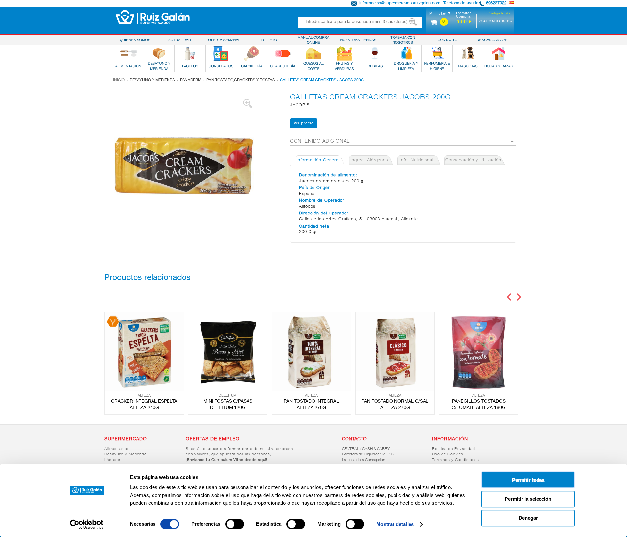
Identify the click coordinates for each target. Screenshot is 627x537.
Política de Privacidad (453, 449)
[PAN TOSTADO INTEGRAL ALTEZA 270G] (311, 351)
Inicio (119, 80)
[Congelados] (221, 53)
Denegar (528, 518)
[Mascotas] (468, 53)
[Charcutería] (282, 53)
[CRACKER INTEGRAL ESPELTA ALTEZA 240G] (144, 351)
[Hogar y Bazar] (498, 53)
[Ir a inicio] (153, 17)
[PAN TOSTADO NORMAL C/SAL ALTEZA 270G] (395, 351)
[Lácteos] (190, 53)
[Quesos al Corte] (313, 53)
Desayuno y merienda (152, 80)
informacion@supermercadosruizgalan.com (399, 3)
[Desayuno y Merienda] (159, 53)
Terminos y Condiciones (455, 460)
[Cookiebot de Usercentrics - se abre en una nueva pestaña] (86, 524)
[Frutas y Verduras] (344, 53)
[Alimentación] (128, 53)
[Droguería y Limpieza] (406, 53)
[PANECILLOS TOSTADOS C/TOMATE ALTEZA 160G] (478, 351)
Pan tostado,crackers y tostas (240, 80)
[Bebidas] (375, 53)
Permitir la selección (528, 499)
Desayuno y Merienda (125, 454)
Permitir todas (528, 479)
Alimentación (117, 449)
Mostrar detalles (395, 524)
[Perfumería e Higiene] (437, 53)
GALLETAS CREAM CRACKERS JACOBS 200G (322, 80)
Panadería (190, 80)
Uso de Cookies (447, 454)
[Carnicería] (252, 53)
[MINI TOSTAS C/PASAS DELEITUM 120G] (227, 351)
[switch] (234, 524)
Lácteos (112, 460)
